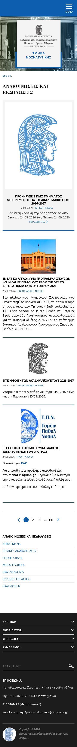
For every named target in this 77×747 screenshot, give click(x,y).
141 (51, 520)
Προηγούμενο (20, 520)
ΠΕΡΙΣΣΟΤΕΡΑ (37, 221)
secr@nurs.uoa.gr (56, 712)
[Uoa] (9, 734)
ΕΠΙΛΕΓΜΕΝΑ (12, 544)
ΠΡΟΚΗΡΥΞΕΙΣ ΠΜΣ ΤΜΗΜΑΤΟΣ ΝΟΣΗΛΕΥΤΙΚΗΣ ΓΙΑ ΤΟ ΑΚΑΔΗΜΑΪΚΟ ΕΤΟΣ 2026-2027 (38, 200)
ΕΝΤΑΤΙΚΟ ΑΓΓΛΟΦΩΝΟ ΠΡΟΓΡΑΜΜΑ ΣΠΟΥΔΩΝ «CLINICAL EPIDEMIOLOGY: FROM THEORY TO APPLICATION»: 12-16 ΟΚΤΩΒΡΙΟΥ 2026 (36, 282)
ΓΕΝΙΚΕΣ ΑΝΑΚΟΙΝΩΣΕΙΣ (20, 551)
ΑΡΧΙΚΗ (6, 76)
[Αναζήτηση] (71, 666)
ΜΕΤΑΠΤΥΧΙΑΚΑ (13, 565)
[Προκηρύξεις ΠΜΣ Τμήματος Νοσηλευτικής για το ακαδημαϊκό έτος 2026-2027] (38, 145)
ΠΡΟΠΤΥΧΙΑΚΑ (12, 558)
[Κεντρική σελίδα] (38, 36)
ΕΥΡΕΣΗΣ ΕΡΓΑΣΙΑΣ (16, 579)
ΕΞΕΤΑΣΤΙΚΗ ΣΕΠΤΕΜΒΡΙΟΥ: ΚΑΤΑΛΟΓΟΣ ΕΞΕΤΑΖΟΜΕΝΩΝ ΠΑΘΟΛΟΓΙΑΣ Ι (31, 450)
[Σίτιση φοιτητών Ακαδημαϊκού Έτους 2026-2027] (38, 358)
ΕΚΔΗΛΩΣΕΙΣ (12, 586)
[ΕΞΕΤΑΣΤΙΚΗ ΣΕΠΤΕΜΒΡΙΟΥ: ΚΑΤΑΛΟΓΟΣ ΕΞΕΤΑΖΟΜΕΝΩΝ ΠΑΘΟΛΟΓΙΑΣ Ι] (38, 426)
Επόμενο (57, 519)
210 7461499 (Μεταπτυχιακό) (22, 704)
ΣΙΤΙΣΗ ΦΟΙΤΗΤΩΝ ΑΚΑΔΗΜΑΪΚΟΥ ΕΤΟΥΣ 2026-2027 (38, 380)
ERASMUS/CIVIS (13, 572)
